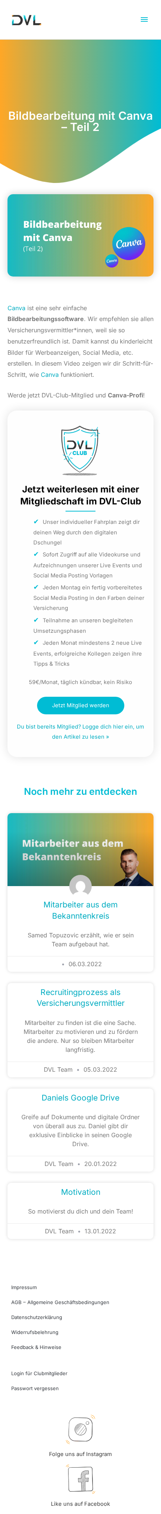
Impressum (24, 1287)
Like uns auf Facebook (80, 1504)
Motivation (80, 1192)
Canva (16, 308)
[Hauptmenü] (144, 20)
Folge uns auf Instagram (80, 1454)
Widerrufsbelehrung (34, 1332)
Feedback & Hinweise (36, 1347)
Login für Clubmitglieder (39, 1373)
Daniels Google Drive (80, 1097)
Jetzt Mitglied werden (80, 705)
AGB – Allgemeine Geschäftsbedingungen (60, 1302)
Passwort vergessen (35, 1388)
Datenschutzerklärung (36, 1317)
